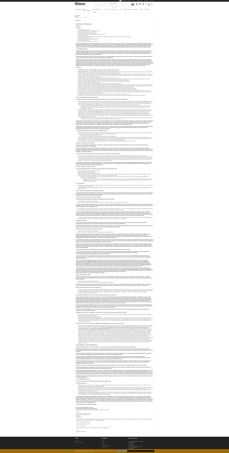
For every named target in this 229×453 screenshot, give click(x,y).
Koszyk (103, 443)
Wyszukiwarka (104, 446)
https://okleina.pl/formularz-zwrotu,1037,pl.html (86, 408)
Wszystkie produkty (97, 9)
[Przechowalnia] (145, 4)
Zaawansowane (114, 6)
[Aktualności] (139, 4)
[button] (134, 1)
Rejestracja (152, 0)
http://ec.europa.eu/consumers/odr (91, 268)
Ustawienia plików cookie (121, 451)
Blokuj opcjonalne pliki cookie (134, 451)
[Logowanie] (136, 4)
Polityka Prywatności (79, 442)
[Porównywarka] (142, 4)
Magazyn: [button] (139, 0)
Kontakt (103, 442)
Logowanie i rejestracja (106, 445)
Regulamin (85, 17)
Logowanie (146, 0)
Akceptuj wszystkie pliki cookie (147, 451)
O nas (103, 440)
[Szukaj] (132, 4)
